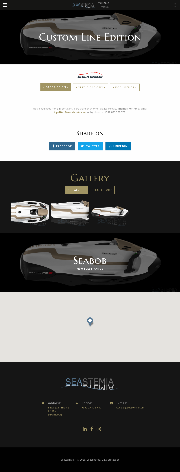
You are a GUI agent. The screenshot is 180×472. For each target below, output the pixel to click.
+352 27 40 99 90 (91, 407)
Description (56, 87)
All (76, 190)
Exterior (102, 190)
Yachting (103, 3)
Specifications (90, 87)
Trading (104, 6)
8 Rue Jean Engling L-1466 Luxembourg (58, 411)
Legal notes (93, 459)
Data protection (110, 459)
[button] (90, 322)
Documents (124, 87)
